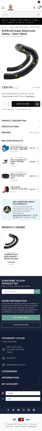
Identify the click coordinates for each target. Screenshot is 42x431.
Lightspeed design (20, 426)
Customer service (21, 317)
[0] (39, 7)
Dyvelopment (32, 426)
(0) (22, 36)
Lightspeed (9, 426)
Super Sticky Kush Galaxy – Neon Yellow (25, 27)
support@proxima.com (21, 215)
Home (4, 27)
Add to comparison (8, 109)
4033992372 (11, 358)
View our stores (21, 325)
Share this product (23, 109)
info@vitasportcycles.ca (16, 365)
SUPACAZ (5, 36)
